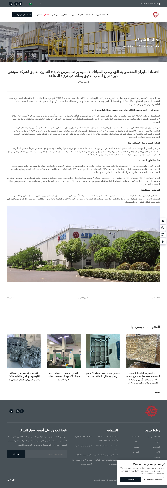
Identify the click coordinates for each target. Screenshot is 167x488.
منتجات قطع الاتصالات (84, 455)
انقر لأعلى (10, 480)
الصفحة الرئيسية (100, 14)
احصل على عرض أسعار (22, 15)
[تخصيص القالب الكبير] (24, 351)
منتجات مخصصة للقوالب (82, 436)
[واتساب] (163, 228)
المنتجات (89, 14)
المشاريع (65, 14)
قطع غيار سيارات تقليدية (83, 445)
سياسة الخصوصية (99, 480)
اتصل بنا (38, 14)
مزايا (74, 14)
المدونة (157, 457)
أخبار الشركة (128, 46)
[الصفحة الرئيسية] (155, 14)
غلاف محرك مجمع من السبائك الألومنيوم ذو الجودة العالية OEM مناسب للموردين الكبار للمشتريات (64, 376)
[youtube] (16, 4)
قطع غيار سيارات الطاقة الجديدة (105, 455)
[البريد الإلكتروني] (163, 221)
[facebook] (20, 4)
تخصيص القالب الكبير (24, 373)
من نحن (55, 14)
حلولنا (80, 14)
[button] (158, 392)
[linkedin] (11, 4)
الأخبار (46, 14)
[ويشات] (163, 234)
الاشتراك (16, 454)
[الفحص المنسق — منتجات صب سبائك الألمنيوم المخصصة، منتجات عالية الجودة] (103, 351)
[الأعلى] (163, 241)
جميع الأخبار (83, 297)
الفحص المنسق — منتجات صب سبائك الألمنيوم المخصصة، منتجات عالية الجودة (103, 376)
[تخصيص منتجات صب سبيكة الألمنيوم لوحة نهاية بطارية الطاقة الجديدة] (143, 351)
